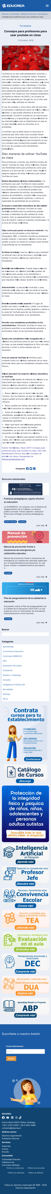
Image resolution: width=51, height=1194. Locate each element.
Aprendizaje (8, 646)
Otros (5, 699)
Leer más (40, 525)
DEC (5, 661)
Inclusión (7, 680)
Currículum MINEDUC (12, 656)
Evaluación (8, 670)
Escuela (5, 1152)
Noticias (6, 694)
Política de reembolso (16, 1173)
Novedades (22, 521)
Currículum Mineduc (11, 1165)
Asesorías (6, 1146)
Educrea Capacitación (12, 1135)
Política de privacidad (36, 1168)
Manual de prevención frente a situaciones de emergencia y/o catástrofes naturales (19, 550)
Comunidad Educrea (11, 1159)
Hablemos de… (8, 1162)
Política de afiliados (35, 1173)
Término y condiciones (15, 1168)
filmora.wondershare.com (13, 459)
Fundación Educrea (10, 1138)
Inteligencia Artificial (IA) (14, 684)
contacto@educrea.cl (11, 1128)
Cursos (5, 1149)
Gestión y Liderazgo (10, 521)
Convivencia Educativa (13, 651)
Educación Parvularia (12, 665)
